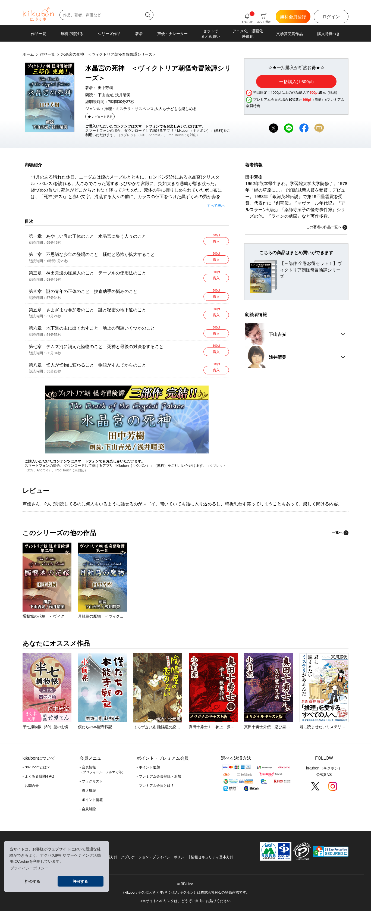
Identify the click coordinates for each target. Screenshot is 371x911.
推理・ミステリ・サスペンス (129, 108)
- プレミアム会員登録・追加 (159, 776)
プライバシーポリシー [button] (29, 868)
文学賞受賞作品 (289, 33)
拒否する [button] (32, 881)
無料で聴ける (72, 33)
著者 (139, 33)
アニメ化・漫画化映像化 (247, 33)
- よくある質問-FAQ (38, 776)
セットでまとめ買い (210, 33)
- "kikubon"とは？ (36, 766)
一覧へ (337, 532)
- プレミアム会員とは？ (155, 785)
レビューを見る (102, 116)
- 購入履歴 (88, 790)
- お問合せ (31, 785)
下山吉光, (106, 94)
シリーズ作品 (109, 33)
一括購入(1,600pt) (296, 81)
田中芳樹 (105, 87)
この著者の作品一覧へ (323, 226)
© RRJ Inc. (185, 884)
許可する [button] (80, 881)
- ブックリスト (91, 781)
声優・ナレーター (172, 33)
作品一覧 (38, 33)
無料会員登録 (293, 16)
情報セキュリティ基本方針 (212, 856)
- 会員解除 (88, 808)
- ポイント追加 (148, 766)
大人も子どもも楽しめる (176, 108)
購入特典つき (328, 33)
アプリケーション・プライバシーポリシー (154, 856)
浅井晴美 (122, 94)
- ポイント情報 (91, 799)
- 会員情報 (102, 769)
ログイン (331, 16)
